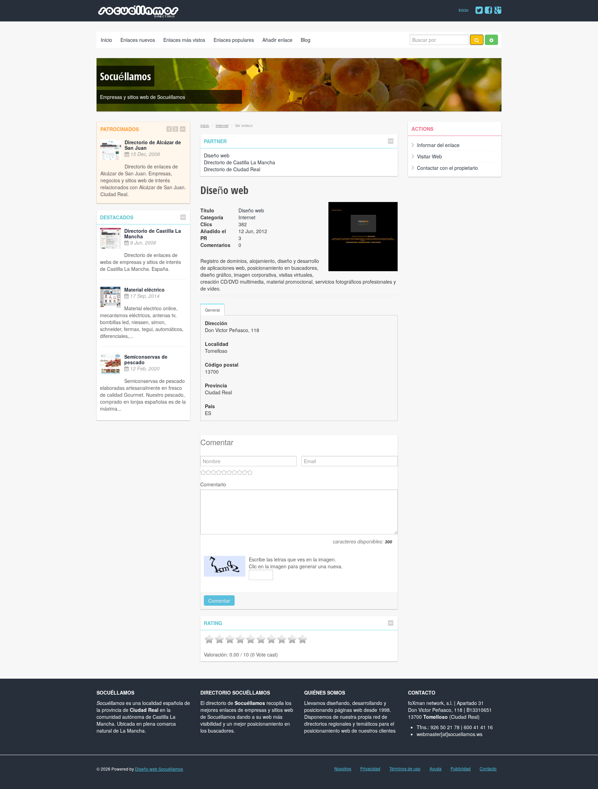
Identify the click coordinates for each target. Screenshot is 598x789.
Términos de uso (404, 768)
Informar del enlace (438, 144)
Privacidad (370, 768)
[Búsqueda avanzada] (491, 40)
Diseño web (216, 155)
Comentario (213, 484)
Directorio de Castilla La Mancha (152, 233)
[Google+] (497, 10)
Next (175, 129)
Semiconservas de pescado (145, 359)
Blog (305, 39)
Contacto (488, 768)
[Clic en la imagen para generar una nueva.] (224, 566)
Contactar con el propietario (447, 167)
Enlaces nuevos (137, 39)
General (212, 310)
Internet (222, 125)
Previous (169, 129)
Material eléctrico (144, 289)
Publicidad (461, 768)
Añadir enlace (277, 39)
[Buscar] (476, 40)
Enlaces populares (234, 39)
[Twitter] (479, 10)
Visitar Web (429, 156)
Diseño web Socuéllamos (159, 769)
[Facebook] (488, 10)
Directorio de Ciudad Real (232, 169)
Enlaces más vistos (184, 39)
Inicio (464, 10)
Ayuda (435, 768)
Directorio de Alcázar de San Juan (153, 145)
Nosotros (342, 768)
